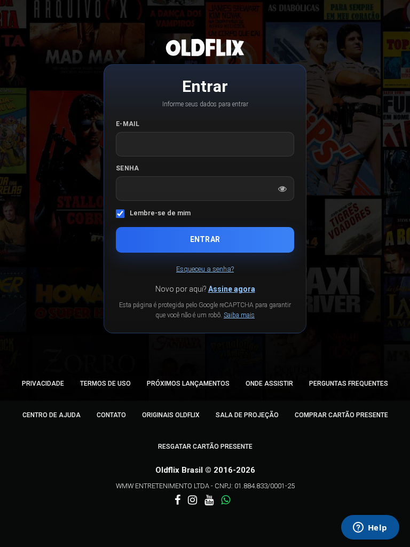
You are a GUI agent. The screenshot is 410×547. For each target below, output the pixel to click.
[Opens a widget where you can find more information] (370, 528)
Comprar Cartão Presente (341, 415)
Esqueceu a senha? (205, 269)
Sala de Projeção (247, 415)
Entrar (205, 239)
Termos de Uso (105, 383)
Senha (127, 168)
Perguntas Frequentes (348, 383)
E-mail (128, 124)
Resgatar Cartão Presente (205, 446)
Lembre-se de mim (160, 213)
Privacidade (43, 383)
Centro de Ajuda (51, 415)
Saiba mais (239, 315)
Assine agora (231, 289)
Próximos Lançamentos (188, 383)
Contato (111, 415)
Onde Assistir (269, 383)
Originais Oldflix (171, 415)
